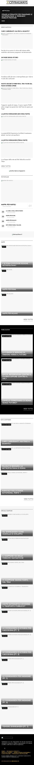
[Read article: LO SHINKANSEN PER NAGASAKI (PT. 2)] (17, 693)
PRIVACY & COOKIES (7, 752)
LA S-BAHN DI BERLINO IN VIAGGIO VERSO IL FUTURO (14, 353)
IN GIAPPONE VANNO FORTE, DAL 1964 (15, 581)
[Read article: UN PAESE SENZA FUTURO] (17, 67)
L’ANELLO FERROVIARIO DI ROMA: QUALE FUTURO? (17, 401)
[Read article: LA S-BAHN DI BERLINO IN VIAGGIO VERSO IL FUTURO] (17, 345)
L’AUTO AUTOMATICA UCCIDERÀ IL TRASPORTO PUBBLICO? (16, 605)
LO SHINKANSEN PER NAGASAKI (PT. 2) (16, 701)
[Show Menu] (2, 2)
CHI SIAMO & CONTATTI (13, 751)
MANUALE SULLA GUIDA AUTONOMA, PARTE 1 (12, 491)
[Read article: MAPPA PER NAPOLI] (17, 191)
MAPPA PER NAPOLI (8, 204)
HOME (3, 751)
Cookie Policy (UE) (6, 753)
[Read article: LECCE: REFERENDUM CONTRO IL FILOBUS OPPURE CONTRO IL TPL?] (17, 369)
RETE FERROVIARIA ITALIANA (13, 225)
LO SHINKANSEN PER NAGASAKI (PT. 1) (16, 677)
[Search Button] (32, 2)
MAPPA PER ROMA (10, 215)
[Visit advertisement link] (17, 171)
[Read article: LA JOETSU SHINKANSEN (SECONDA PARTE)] (17, 123)
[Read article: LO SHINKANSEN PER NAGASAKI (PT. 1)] (17, 669)
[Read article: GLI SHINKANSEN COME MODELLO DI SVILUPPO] (17, 525)
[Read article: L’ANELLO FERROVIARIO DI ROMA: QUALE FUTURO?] (17, 393)
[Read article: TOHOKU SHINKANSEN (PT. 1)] (17, 717)
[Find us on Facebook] (2, 748)
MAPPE (4, 246)
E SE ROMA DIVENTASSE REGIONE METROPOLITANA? (15, 264)
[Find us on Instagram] (7, 748)
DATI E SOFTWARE (7, 336)
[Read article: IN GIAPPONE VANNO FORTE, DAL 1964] (17, 573)
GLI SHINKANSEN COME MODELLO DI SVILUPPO (13, 533)
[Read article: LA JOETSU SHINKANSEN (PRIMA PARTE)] (17, 150)
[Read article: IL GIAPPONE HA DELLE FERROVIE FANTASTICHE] (17, 549)
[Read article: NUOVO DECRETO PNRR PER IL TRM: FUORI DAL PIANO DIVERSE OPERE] (17, 95)
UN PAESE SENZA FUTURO (9, 57)
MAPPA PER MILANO (11, 220)
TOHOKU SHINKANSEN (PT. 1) (15, 726)
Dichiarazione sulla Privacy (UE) (20, 753)
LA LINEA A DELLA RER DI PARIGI (14, 211)
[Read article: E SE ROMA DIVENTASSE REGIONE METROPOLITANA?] (17, 256)
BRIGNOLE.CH (15, 761)
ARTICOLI (6, 11)
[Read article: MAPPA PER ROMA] (17, 280)
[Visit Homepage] (17, 2)
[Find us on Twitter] (4, 748)
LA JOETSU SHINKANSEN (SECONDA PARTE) (15, 114)
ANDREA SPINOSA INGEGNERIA (22, 752)
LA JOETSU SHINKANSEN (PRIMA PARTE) (14, 140)
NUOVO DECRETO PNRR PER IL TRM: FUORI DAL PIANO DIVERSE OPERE (16, 85)
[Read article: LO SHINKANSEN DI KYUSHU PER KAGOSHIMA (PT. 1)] (17, 621)
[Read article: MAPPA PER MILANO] (17, 304)
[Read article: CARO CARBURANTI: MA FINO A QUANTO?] (17, 41)
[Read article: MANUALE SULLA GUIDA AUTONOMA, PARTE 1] (17, 483)
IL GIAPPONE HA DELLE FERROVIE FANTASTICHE (12, 557)
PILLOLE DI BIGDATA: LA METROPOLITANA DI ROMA (13, 467)
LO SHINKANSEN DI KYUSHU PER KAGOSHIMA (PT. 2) (16, 653)
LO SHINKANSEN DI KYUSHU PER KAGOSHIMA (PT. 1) (16, 629)
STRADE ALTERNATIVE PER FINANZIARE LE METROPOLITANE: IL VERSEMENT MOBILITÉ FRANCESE (17, 16)
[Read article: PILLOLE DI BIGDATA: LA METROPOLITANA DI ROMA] (17, 458)
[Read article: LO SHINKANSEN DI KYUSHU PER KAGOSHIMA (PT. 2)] (17, 645)
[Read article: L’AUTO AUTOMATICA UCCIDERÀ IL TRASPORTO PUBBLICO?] (17, 597)
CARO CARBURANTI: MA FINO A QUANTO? (15, 31)
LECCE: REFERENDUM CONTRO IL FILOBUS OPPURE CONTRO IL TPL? (16, 376)
